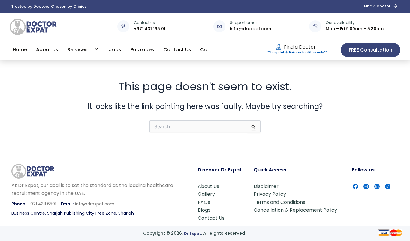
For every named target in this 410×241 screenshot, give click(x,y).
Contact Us (177, 49)
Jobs (115, 49)
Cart (205, 49)
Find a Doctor (300, 46)
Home (20, 49)
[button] (90, 49)
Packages (142, 49)
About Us (47, 49)
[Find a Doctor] (279, 47)
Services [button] (77, 49)
